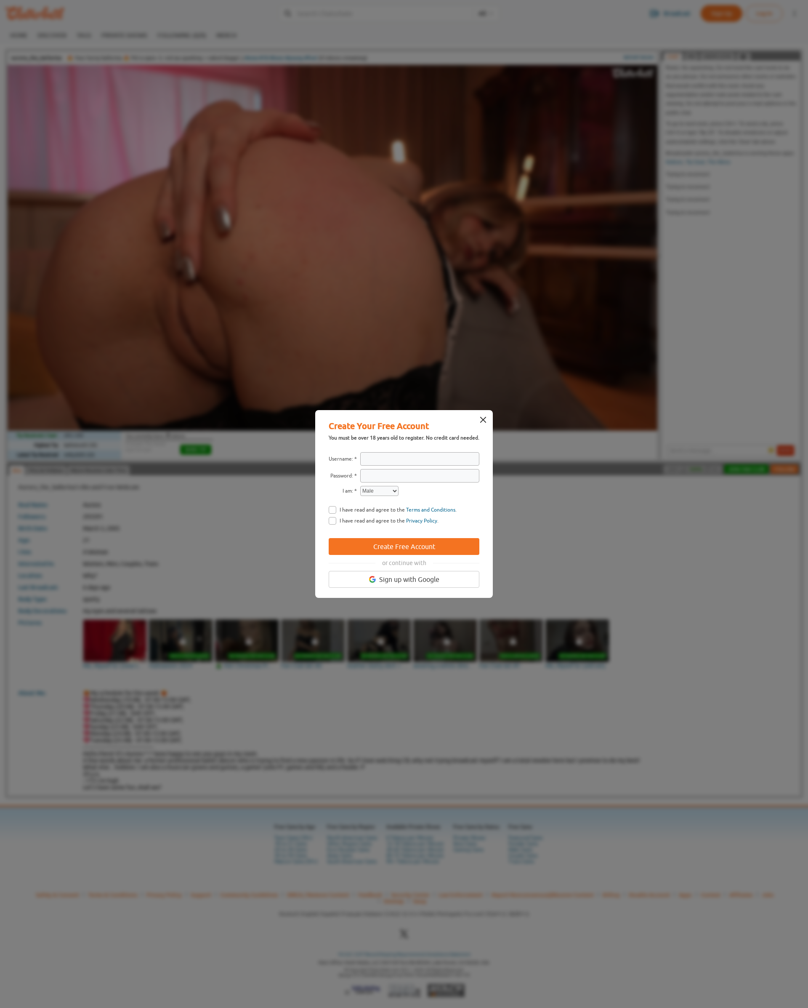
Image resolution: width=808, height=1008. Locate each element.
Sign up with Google (409, 579)
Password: (341, 476)
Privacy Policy (421, 521)
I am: (348, 491)
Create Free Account (404, 546)
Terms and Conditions (430, 510)
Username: (341, 459)
